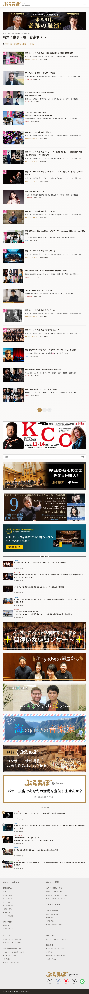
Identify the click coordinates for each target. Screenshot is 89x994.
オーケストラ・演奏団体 (12, 943)
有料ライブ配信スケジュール (57, 895)
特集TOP (7, 925)
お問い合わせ (51, 959)
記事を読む (7, 888)
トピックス (8, 899)
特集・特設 (7, 921)
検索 (82, 457)
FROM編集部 (8, 916)
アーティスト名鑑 (53, 904)
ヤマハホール (8, 929)
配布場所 (50, 917)
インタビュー (8, 906)
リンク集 (6, 935)
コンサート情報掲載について (14, 952)
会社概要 (49, 945)
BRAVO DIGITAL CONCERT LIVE (58, 939)
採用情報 (50, 952)
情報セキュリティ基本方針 (56, 955)
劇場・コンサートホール (12, 939)
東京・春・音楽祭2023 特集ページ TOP (20, 44)
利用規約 (7, 959)
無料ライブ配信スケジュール (57, 892)
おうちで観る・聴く (54, 888)
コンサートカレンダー (12, 882)
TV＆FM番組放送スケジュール (57, 899)
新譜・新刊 (8, 909)
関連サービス (51, 935)
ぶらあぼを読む (52, 910)
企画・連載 (8, 895)
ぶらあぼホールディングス (56, 949)
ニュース (7, 892)
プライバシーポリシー (11, 962)
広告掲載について (10, 955)
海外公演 (7, 912)
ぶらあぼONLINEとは (12, 948)
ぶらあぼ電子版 (52, 914)
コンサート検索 (52, 882)
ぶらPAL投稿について (54, 924)
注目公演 (7, 902)
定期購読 (50, 921)
